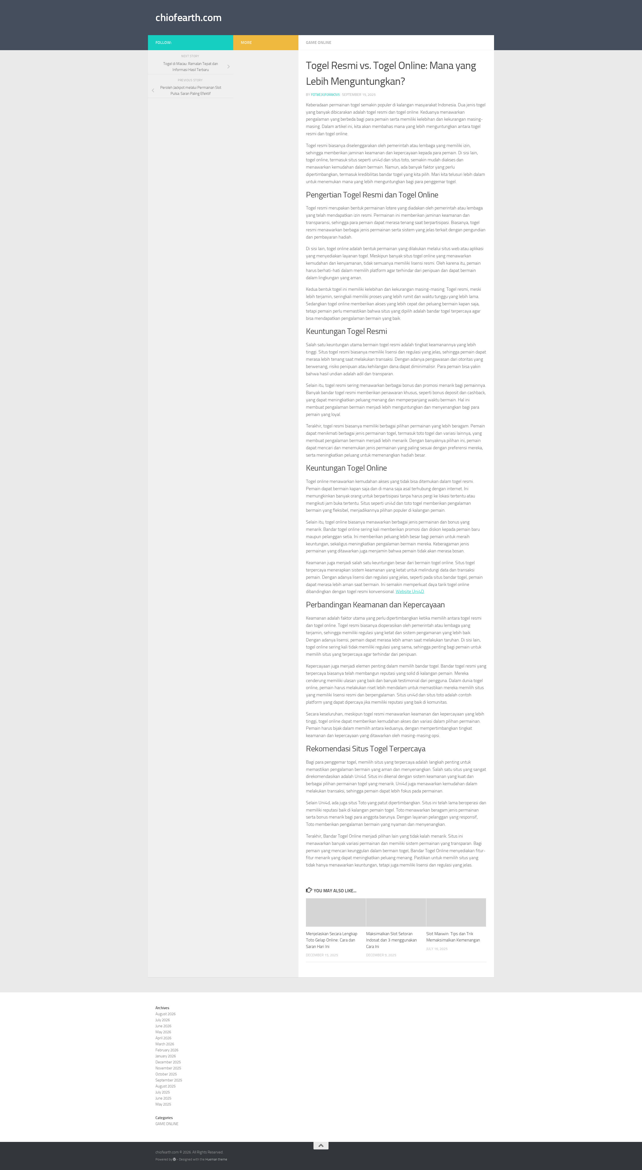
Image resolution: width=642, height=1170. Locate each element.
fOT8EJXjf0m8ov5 (325, 95)
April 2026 (163, 1038)
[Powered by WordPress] (174, 1159)
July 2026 (162, 1020)
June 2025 (163, 1098)
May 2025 (163, 1104)
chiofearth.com (188, 17)
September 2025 (168, 1080)
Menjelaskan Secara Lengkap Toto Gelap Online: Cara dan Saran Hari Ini (331, 940)
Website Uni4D (410, 591)
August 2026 (165, 1014)
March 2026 (164, 1044)
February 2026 (166, 1050)
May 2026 (163, 1032)
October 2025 (166, 1074)
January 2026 (165, 1056)
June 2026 (163, 1026)
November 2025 (168, 1068)
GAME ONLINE (318, 42)
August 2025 (165, 1086)
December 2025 (168, 1062)
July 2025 (162, 1092)
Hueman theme (216, 1159)
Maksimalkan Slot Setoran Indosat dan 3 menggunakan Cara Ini (391, 940)
